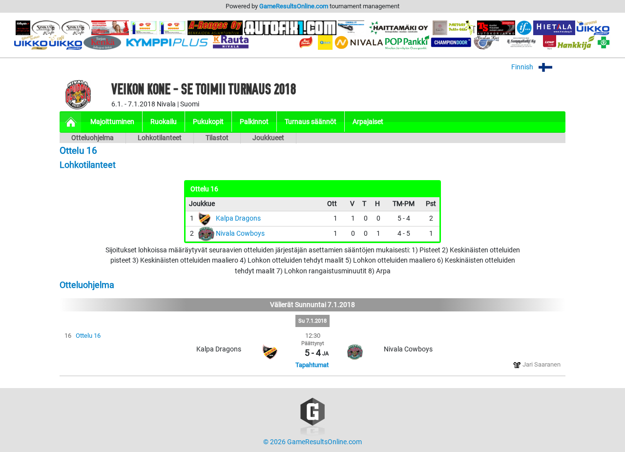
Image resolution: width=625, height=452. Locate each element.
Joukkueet (268, 138)
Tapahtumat (312, 365)
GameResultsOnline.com (293, 6)
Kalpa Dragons (238, 218)
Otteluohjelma (92, 138)
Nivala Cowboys (240, 233)
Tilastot (217, 138)
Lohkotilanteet (160, 138)
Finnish (523, 67)
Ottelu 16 (88, 335)
